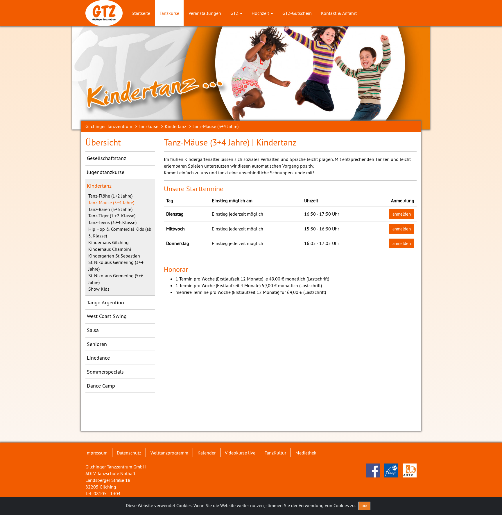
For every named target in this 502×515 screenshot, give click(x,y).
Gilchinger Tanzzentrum (108, 126)
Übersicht (103, 142)
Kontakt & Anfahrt (339, 13)
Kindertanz (175, 126)
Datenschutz (129, 453)
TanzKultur (275, 453)
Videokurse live (240, 453)
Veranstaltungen (205, 13)
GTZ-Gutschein (297, 13)
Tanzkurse (169, 13)
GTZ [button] (234, 13)
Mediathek (305, 453)
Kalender (207, 453)
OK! (364, 506)
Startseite (141, 13)
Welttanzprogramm (169, 453)
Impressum (96, 453)
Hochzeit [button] (261, 13)
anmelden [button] (401, 214)
